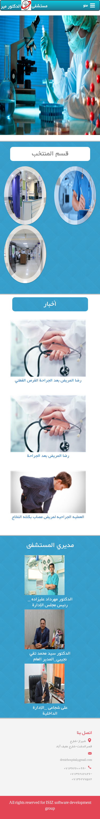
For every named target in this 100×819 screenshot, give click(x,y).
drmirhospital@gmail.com (76, 760)
